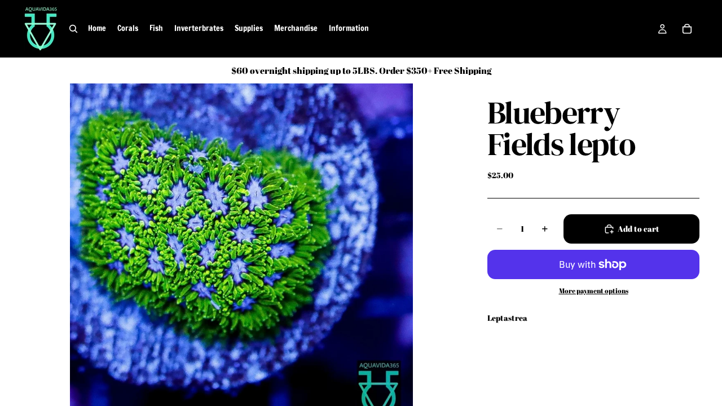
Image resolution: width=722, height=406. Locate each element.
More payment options (593, 290)
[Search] (73, 28)
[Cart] (687, 28)
